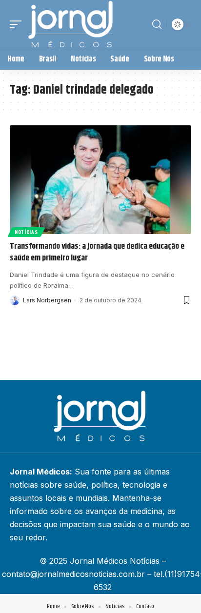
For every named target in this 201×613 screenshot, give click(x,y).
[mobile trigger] (18, 24)
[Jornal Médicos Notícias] (71, 24)
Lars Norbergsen (47, 300)
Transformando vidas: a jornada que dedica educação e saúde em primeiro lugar (97, 252)
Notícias (26, 232)
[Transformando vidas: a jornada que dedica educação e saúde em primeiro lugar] (100, 179)
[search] (157, 24)
